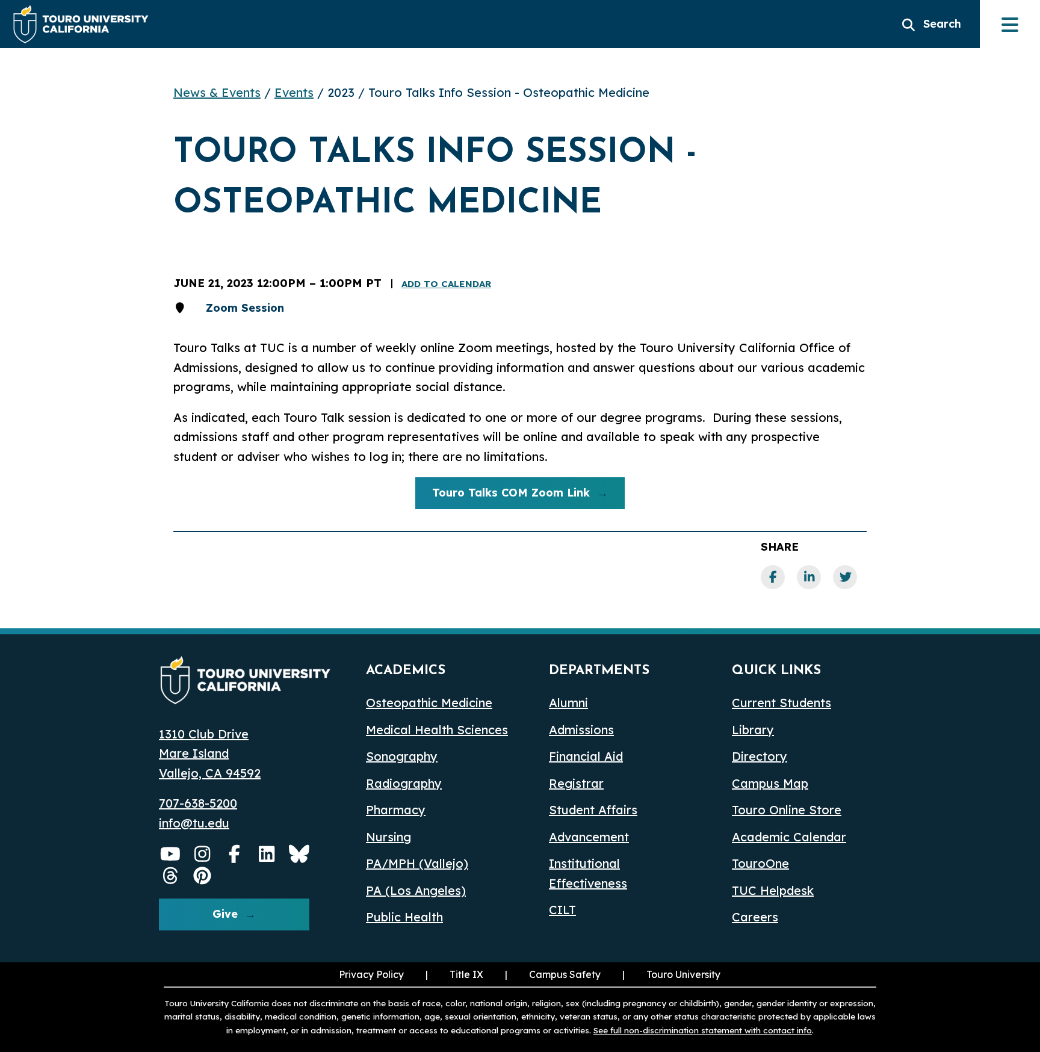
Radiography (404, 783)
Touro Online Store (786, 809)
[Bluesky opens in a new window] (299, 854)
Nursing (388, 836)
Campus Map (770, 783)
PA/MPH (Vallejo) (417, 863)
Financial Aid (586, 756)
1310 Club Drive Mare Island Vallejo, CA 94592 (210, 753)
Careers (755, 916)
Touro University (670, 974)
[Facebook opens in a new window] (234, 854)
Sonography (402, 756)
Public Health (404, 916)
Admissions (581, 729)
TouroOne (760, 863)
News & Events (217, 92)
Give (225, 914)
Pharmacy (396, 809)
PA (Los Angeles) (416, 890)
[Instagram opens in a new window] (202, 854)
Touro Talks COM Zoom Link (502, 496)
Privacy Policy (371, 974)
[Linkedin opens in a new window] (267, 854)
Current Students (781, 702)
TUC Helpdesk (773, 890)
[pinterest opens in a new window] (202, 875)
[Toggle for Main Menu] (1010, 24)
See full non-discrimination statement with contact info (702, 1030)
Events (294, 92)
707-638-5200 (198, 803)
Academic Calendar (789, 836)
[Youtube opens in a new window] (170, 854)
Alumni (568, 702)
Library (753, 729)
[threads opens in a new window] (170, 875)
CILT (562, 909)
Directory (759, 756)
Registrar (576, 783)
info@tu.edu (194, 823)
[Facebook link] (773, 577)
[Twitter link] (845, 577)
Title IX (453, 974)
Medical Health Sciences (437, 729)
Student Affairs (593, 809)
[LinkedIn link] (809, 577)
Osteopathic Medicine (429, 702)
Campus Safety (565, 974)
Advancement (589, 836)
